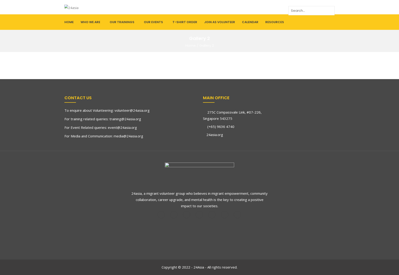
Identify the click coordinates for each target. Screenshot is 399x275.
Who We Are (90, 22)
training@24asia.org (125, 119)
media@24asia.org (128, 136)
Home (69, 22)
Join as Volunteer (219, 22)
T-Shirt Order (184, 22)
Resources (274, 22)
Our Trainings (122, 22)
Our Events (153, 22)
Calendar (250, 22)
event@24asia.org (122, 127)
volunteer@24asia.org (132, 110)
